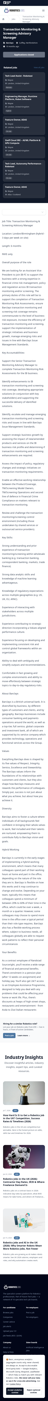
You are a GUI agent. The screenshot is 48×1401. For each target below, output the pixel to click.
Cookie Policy (15, 1384)
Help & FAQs (8, 1352)
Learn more (24, 1035)
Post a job (9, 1035)
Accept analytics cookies (15, 1391)
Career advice (9, 1322)
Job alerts (7, 1326)
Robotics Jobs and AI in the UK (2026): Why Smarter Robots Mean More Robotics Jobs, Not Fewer (22, 1245)
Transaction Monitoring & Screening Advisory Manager (33, 19)
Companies (8, 1317)
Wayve (10, 80)
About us (7, 1347)
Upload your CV (9, 1331)
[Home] (3, 19)
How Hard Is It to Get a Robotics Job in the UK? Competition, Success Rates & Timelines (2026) (23, 1118)
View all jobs (39, 67)
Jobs (13, 19)
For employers (32, 1317)
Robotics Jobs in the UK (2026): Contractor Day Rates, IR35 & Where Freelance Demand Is (24, 1182)
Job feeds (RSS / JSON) (12, 1335)
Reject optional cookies (33, 1391)
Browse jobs (8, 1312)
